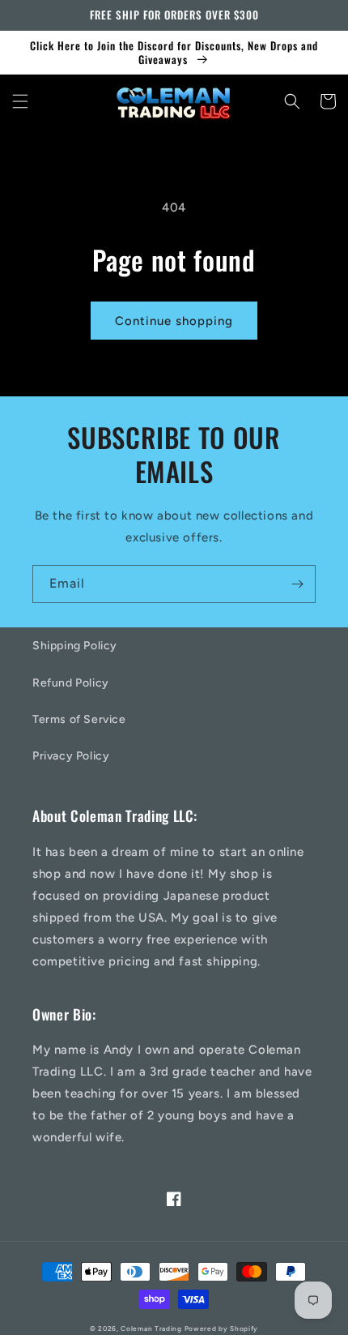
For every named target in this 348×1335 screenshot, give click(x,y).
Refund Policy (70, 683)
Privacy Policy (70, 756)
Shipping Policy (74, 646)
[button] (20, 101)
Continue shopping (174, 321)
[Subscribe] (297, 584)
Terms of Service (79, 719)
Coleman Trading (151, 1328)
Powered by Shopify (222, 1328)
